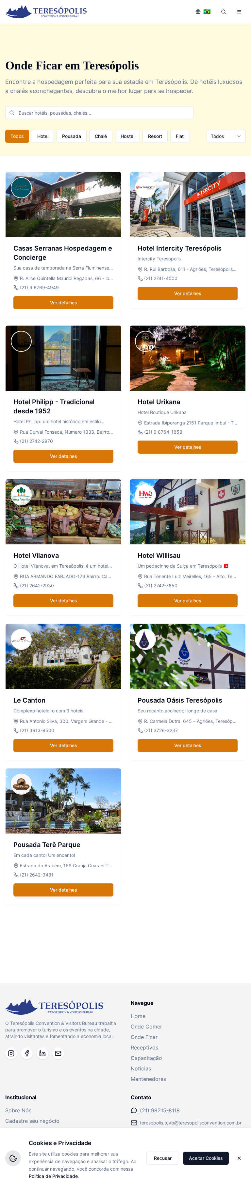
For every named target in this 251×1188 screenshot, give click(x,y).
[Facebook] (27, 1053)
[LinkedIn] (42, 1053)
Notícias (141, 1068)
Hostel (127, 136)
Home (138, 1016)
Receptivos (144, 1047)
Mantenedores (148, 1079)
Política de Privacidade (53, 1176)
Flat (180, 136)
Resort (155, 136)
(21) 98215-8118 (160, 1110)
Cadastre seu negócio (32, 1121)
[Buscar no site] (223, 11)
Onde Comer (146, 1026)
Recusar (163, 1158)
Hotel (42, 136)
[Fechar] (239, 1158)
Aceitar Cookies (206, 1158)
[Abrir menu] (239, 11)
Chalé (101, 136)
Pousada (71, 136)
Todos (17, 136)
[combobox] (226, 136)
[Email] (58, 1053)
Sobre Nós (18, 1110)
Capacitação (146, 1058)
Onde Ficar (144, 1037)
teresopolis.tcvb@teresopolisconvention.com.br (191, 1122)
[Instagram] (11, 1053)
